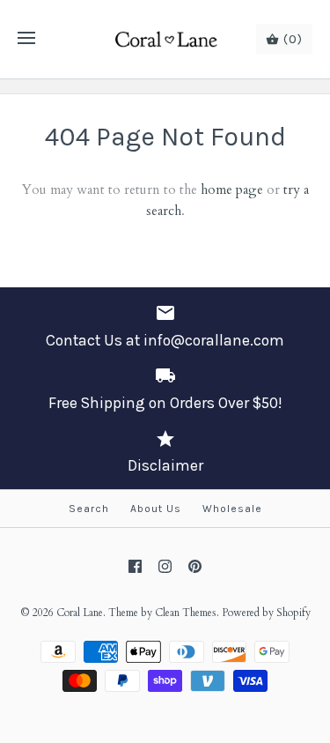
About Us (155, 508)
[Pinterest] (195, 566)
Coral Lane (79, 613)
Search (89, 508)
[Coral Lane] (165, 39)
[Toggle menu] (26, 38)
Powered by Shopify (266, 613)
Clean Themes (185, 613)
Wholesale (232, 508)
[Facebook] (135, 566)
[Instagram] (165, 566)
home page (232, 189)
